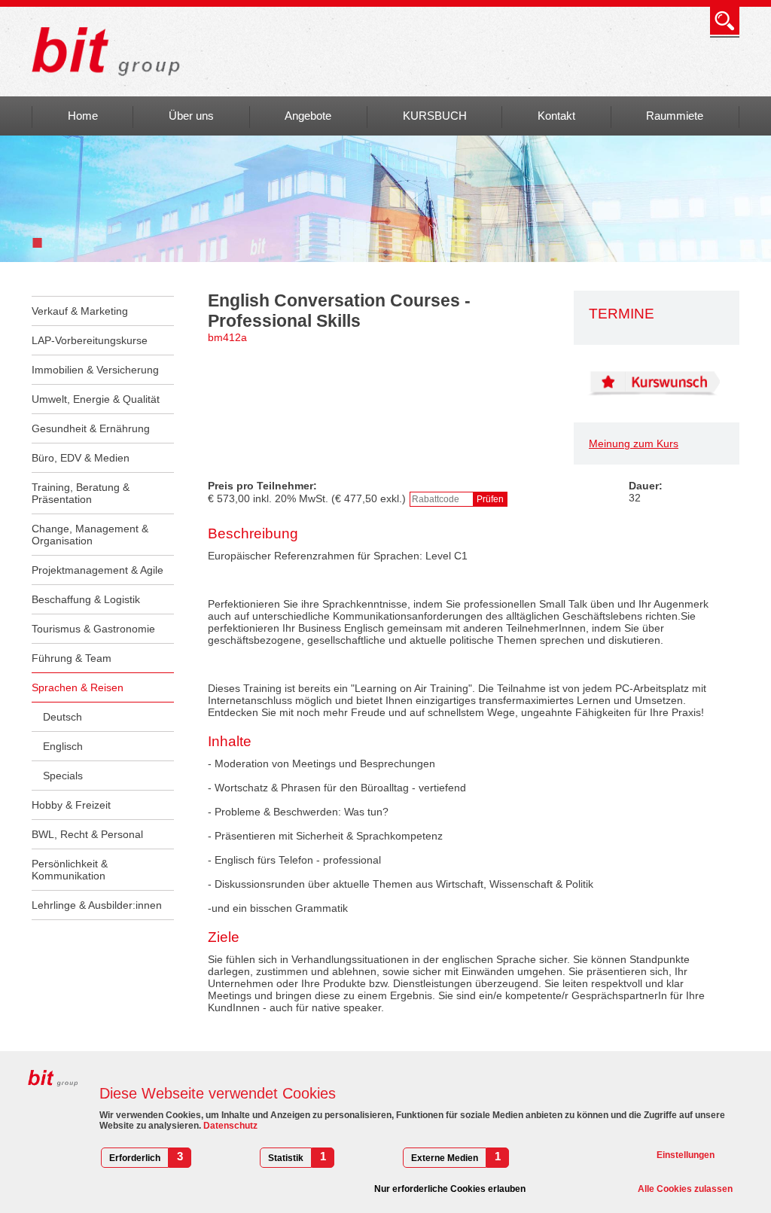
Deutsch (62, 717)
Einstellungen (686, 1155)
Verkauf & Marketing (80, 311)
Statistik (285, 1158)
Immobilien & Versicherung (95, 370)
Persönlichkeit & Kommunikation (70, 870)
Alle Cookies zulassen (685, 1189)
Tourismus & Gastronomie (93, 629)
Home (83, 115)
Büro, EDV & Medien (81, 458)
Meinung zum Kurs (633, 443)
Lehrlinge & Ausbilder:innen (97, 905)
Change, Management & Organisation (90, 535)
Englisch (63, 746)
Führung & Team (71, 658)
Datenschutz (229, 1125)
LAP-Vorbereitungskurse (90, 340)
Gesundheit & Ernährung (91, 428)
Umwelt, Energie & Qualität (96, 399)
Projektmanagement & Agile (97, 570)
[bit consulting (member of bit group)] (111, 51)
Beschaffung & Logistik (86, 599)
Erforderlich (134, 1158)
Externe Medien (444, 1158)
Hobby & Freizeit (71, 805)
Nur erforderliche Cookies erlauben (450, 1189)
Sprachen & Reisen (77, 687)
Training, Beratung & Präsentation (81, 493)
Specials (63, 776)
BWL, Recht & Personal (87, 834)
